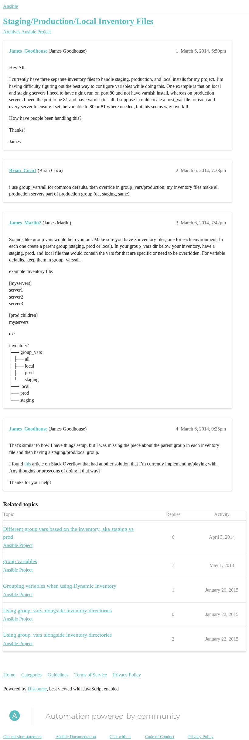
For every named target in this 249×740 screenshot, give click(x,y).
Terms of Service (90, 674)
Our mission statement (22, 737)
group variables (20, 561)
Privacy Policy (127, 674)
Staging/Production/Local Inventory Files (78, 21)
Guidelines (58, 674)
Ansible (10, 6)
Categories (31, 674)
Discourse (37, 688)
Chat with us (120, 737)
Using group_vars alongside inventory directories (57, 610)
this (27, 463)
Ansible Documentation (76, 737)
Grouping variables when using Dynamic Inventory (59, 586)
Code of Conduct (159, 737)
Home (9, 674)
